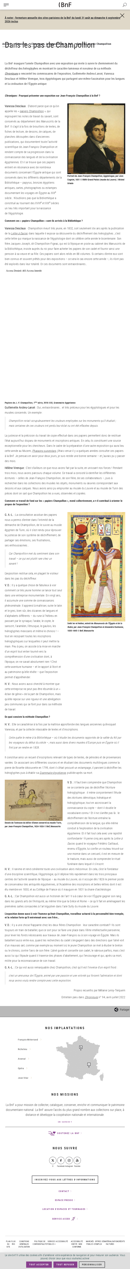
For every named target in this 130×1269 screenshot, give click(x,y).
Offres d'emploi (98, 1242)
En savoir (64, 1122)
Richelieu (22, 1049)
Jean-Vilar (23, 1077)
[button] (122, 1009)
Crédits (121, 1241)
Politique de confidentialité (40, 1242)
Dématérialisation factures (110, 1242)
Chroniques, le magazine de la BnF (52, 44)
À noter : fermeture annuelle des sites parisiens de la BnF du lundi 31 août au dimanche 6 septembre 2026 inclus (62, 19)
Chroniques (11, 73)
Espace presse (64, 1200)
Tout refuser (65, 1264)
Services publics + (51, 1242)
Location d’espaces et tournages (63, 1209)
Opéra (21, 1068)
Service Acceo (61, 1219)
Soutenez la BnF (67, 1133)
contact (64, 1191)
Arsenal (22, 1058)
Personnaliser (92, 1264)
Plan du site (8, 1244)
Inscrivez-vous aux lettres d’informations (65, 1179)
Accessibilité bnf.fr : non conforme (77, 1244)
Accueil (6, 44)
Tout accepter (39, 1264)
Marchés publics (90, 1242)
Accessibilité (62, 1241)
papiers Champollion (32, 111)
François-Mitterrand (28, 1039)
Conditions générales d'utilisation (24, 1244)
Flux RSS (13, 1242)
